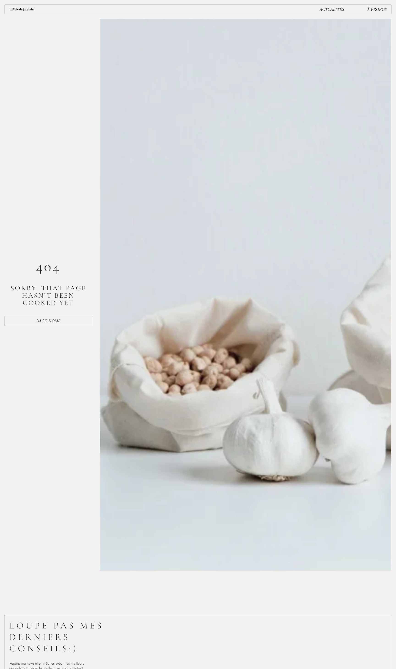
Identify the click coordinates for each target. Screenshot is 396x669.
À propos (377, 9)
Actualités (331, 9)
